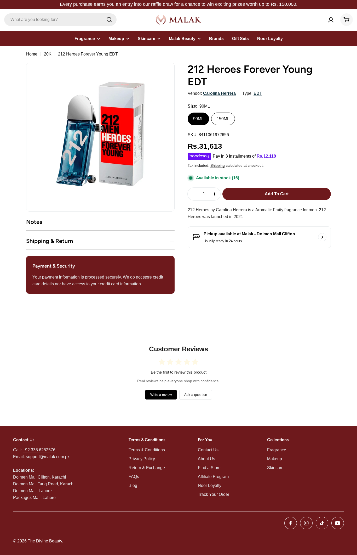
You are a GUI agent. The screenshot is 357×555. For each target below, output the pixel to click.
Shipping (217, 165)
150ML (223, 118)
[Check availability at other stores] (322, 237)
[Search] (109, 19)
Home (31, 54)
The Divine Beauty (45, 541)
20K (47, 54)
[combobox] (60, 19)
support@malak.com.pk (48, 456)
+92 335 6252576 (39, 450)
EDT (258, 93)
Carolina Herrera (219, 93)
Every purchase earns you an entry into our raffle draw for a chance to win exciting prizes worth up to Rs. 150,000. (178, 4)
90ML (198, 118)
